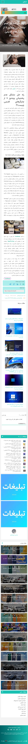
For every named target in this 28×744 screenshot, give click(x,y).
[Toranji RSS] (8, 730)
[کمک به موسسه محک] (14, 9)
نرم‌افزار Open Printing (12, 298)
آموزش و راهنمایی (8, 45)
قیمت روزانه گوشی (22, 696)
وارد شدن (4, 415)
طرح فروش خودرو (22, 698)
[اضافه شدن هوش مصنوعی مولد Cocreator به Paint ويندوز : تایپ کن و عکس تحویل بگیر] (12, 346)
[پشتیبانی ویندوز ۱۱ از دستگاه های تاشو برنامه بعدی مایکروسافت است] (13, 397)
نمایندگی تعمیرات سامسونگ (20, 701)
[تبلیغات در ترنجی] (14, 12)
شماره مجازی (23, 715)
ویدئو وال (24, 713)
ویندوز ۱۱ (6, 298)
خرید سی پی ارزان (22, 707)
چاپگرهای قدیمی (19, 298)
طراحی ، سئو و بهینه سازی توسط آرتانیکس (17, 741)
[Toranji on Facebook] (20, 730)
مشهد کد (3, 741)
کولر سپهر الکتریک (22, 709)
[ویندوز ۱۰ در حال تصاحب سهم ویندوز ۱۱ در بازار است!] (14, 328)
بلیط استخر (23, 705)
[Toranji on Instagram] (14, 730)
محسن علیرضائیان (12, 43)
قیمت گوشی (23, 703)
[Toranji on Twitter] (17, 730)
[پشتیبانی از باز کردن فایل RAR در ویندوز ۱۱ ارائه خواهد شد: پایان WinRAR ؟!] (13, 363)
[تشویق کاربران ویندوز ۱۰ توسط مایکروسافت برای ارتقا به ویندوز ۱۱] (13, 380)
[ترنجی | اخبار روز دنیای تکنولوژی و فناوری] (25, 2)
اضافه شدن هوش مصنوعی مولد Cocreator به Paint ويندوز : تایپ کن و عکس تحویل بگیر (14, 354)
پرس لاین (24, 711)
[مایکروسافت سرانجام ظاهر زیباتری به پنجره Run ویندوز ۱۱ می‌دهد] (14, 311)
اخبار (3, 45)
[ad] (14, 487)
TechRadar (7, 278)
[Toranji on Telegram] (11, 730)
